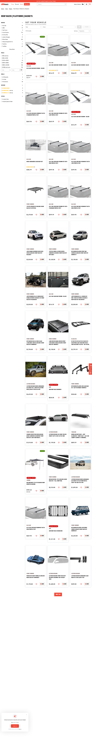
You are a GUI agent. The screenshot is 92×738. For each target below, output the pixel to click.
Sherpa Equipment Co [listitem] (7, 41)
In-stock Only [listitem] (5, 99)
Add (43, 76)
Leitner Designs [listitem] (6, 37)
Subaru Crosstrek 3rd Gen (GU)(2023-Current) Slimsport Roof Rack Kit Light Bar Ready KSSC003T (35, 436)
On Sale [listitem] (4, 79)
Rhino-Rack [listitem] (5, 39)
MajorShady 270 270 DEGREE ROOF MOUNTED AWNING (36, 483)
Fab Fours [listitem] (4, 30)
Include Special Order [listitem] (7, 101)
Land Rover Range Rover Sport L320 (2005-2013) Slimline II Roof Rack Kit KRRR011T (57, 343)
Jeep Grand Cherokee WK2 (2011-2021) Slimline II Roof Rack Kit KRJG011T (35, 253)
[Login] (86, 4)
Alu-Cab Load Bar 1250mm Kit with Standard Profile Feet (58, 207)
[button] (36, 76)
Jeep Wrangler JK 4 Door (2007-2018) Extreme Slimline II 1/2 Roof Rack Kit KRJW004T (35, 298)
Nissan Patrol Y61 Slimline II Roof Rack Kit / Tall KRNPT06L (58, 480)
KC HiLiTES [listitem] (5, 34)
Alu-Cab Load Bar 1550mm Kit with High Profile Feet (36, 528)
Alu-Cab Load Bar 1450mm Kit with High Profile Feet (80, 207)
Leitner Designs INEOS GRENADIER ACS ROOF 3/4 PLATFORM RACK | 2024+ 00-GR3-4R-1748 (80, 481)
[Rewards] (90, 369)
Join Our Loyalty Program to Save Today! (46, 1)
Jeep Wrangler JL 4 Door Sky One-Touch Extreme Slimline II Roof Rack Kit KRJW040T (79, 298)
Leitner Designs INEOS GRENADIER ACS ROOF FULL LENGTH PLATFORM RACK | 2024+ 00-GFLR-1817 (35, 388)
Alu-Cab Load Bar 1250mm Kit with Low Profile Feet (58, 114)
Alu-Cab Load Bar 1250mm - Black (80, 65)
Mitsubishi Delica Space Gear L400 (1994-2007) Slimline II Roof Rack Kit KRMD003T (35, 343)
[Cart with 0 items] (90, 4)
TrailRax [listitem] (4, 46)
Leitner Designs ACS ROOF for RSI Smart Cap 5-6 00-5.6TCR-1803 (57, 435)
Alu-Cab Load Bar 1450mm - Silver (80, 116)
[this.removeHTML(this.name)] (35, 48)
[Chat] (90, 365)
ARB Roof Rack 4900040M (55, 531)
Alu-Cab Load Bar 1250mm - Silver (35, 68)
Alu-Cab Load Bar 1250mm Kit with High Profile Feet (58, 162)
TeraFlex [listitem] (4, 44)
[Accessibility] (90, 373)
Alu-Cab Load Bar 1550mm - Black (57, 296)
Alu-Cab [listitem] (4, 25)
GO (21, 70)
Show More (12, 49)
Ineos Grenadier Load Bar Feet (35, 161)
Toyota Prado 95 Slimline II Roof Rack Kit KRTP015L (35, 207)
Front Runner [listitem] (5, 32)
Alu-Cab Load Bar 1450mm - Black (58, 65)
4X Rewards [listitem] (5, 77)
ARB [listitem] (3, 28)
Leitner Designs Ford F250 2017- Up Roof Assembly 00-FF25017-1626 (57, 577)
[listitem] (12, 56)
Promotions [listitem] (5, 81)
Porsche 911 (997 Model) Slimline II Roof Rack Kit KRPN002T (36, 576)
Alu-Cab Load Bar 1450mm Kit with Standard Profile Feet (36, 114)
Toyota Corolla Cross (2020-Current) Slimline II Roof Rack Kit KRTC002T (58, 253)
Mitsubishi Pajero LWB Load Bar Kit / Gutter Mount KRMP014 (80, 387)
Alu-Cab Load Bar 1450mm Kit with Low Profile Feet (80, 162)
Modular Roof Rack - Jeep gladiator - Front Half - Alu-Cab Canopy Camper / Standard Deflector (80, 436)
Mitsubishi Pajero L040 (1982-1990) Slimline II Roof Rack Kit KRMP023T (79, 529)
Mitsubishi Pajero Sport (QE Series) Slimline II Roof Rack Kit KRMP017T (79, 253)
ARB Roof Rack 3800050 (55, 389)
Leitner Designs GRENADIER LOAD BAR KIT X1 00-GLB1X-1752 (79, 576)
